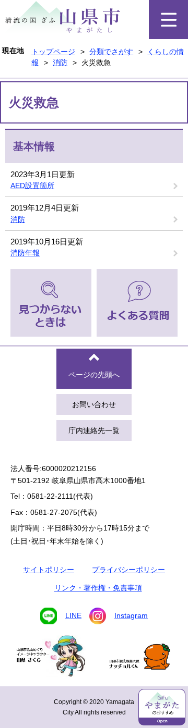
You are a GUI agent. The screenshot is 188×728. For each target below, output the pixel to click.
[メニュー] (168, 19)
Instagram (131, 615)
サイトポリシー (48, 569)
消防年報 (25, 253)
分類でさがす (111, 51)
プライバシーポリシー (128, 569)
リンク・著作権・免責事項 (98, 588)
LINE (73, 615)
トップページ (53, 51)
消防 (60, 62)
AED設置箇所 (32, 185)
